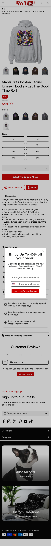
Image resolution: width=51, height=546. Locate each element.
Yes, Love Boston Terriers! (26, 291)
